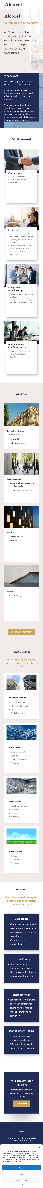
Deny (21, 1174)
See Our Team (21, 1104)
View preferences (21, 1180)
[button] (40, 1147)
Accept (21, 1168)
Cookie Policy (21, 1185)
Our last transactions (21, 631)
